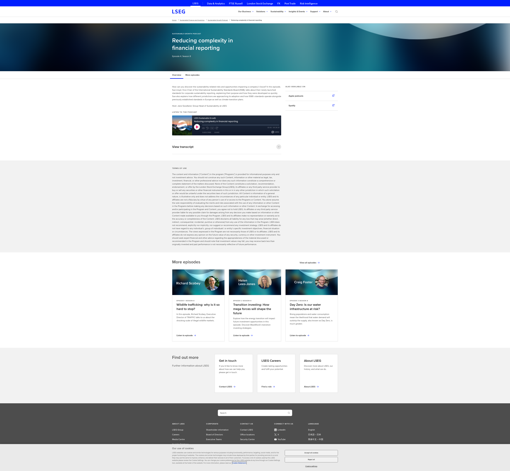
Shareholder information (217, 429)
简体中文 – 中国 (315, 439)
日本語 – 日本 (314, 434)
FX (278, 3)
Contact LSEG (246, 429)
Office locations (247, 434)
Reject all (311, 459)
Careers (175, 434)
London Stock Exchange (260, 3)
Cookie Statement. (239, 463)
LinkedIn (282, 429)
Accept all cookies (311, 452)
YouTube (282, 439)
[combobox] (252, 413)
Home (174, 20)
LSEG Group (177, 429)
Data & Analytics (216, 3)
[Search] (336, 11)
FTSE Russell (236, 3)
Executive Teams (214, 439)
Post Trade (290, 3)
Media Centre (178, 439)
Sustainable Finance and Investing (192, 20)
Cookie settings (311, 466)
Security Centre (247, 439)
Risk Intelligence (309, 3)
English (311, 429)
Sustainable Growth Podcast (218, 20)
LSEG (195, 3)
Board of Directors (214, 434)
